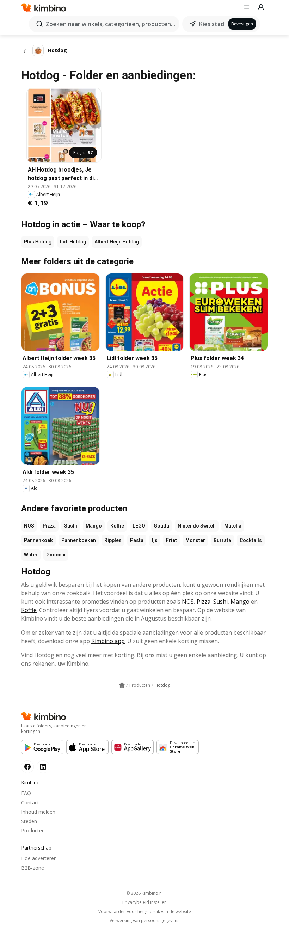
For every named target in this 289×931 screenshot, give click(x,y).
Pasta (136, 540)
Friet (171, 540)
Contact (30, 802)
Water (31, 554)
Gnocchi (56, 554)
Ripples (113, 540)
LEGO (139, 526)
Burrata (222, 540)
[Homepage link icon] (122, 685)
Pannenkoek (38, 540)
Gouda (161, 526)
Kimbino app (108, 641)
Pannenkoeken (78, 540)
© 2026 (144, 893)
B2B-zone (32, 867)
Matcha (232, 526)
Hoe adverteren (39, 858)
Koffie (117, 526)
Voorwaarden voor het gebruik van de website (144, 911)
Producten (33, 830)
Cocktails (251, 540)
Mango (94, 526)
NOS (29, 526)
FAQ (26, 793)
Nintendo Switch (197, 526)
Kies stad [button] (211, 24)
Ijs (155, 540)
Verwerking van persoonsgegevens (144, 921)
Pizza (49, 526)
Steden (29, 821)
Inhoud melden (38, 811)
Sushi (70, 526)
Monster (195, 540)
